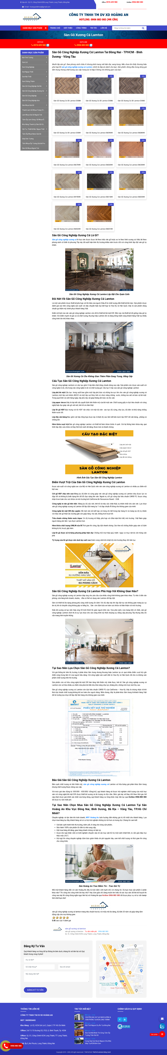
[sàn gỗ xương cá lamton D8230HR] (131, 150)
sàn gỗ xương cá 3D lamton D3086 (99, 101)
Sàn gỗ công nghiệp (29, 96)
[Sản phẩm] (162, 1034)
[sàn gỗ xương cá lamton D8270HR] (67, 150)
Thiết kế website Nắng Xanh (102, 1052)
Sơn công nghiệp (28, 67)
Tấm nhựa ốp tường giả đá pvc (33, 143)
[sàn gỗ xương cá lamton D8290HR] (99, 117)
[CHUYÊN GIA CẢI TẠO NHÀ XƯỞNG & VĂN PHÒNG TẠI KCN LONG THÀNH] (79, 1017)
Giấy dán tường (28, 139)
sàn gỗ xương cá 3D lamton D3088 (67, 101)
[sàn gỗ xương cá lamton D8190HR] (67, 182)
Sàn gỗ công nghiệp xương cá (33, 91)
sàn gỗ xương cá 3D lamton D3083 (131, 101)
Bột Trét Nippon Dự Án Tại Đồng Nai (97, 1025)
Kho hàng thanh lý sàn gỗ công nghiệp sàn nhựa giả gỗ (35, 124)
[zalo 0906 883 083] (47, 45)
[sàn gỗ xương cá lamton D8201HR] (99, 214)
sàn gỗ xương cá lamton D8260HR (99, 165)
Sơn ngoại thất (27, 72)
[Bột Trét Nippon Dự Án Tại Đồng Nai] (79, 1025)
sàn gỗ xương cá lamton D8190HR (67, 197)
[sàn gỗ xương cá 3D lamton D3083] (131, 85)
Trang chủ (55, 28)
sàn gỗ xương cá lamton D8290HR (99, 133)
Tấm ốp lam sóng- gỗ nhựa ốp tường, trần (35, 119)
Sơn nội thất (26, 77)
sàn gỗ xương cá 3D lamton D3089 (67, 133)
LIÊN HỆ (104, 28)
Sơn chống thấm (28, 81)
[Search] (143, 28)
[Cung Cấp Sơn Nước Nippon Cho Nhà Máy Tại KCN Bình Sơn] (79, 1041)
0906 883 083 (83, 45)
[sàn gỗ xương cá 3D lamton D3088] (67, 85)
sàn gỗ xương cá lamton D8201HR (99, 229)
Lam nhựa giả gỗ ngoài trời (32, 115)
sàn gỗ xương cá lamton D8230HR (131, 165)
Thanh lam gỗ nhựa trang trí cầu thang (35, 110)
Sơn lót (25, 62)
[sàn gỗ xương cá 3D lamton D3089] (67, 117)
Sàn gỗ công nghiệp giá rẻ (31, 86)
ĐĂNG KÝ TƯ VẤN (35, 990)
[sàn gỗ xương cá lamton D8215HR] (99, 182)
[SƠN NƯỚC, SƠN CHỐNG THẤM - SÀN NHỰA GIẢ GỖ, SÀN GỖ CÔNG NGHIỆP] (32, 17)
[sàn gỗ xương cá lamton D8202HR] (67, 214)
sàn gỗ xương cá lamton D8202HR (67, 229)
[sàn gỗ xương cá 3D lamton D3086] (99, 85)
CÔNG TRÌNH (81, 28)
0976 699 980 (40, 45)
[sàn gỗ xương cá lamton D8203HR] (131, 182)
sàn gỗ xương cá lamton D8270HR (67, 165)
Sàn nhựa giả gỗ (28, 105)
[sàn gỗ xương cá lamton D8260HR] (99, 150)
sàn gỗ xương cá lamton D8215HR (99, 197)
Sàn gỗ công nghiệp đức (31, 100)
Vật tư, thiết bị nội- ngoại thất (33, 129)
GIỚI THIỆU (68, 28)
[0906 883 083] (162, 1026)
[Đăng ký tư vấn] (162, 1019)
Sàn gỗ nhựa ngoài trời (30, 148)
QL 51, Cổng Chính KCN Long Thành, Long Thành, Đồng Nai (49, 2)
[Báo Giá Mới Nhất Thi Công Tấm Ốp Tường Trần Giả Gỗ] (79, 1033)
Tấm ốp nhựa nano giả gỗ (31, 134)
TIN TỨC (93, 28)
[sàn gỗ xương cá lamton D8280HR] (131, 117)
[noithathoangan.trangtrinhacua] (120, 1019)
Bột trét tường (27, 57)
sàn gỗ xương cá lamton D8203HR (131, 197)
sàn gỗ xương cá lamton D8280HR (131, 133)
